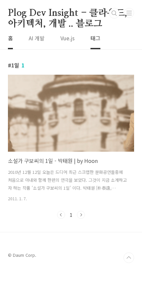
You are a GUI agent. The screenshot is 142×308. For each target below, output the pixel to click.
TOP (129, 257)
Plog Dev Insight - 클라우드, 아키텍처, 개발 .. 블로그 (67, 14)
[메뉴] (129, 13)
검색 (114, 13)
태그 (95, 38)
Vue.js (67, 38)
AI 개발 (37, 38)
